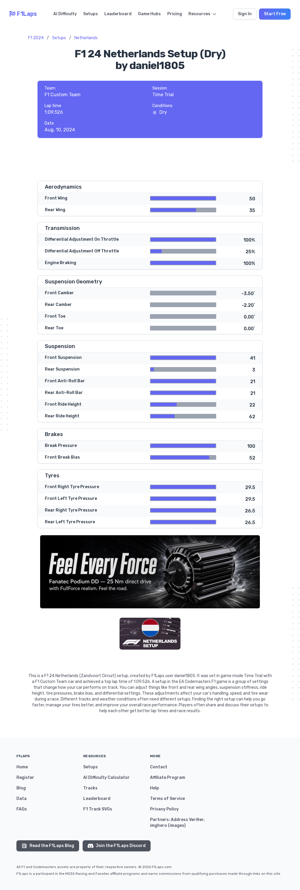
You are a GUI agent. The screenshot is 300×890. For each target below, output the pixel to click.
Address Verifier (187, 819)
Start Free (275, 13)
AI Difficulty (65, 13)
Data (21, 798)
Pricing (174, 13)
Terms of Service (167, 798)
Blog (21, 788)
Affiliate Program (167, 777)
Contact (158, 767)
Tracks (90, 788)
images (177, 825)
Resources (199, 13)
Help (154, 788)
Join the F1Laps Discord (121, 845)
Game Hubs (149, 13)
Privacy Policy (164, 809)
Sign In (245, 13)
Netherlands (86, 37)
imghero (158, 825)
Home (22, 767)
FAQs (21, 809)
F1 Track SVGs (97, 809)
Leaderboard (118, 13)
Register (25, 777)
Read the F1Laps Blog (52, 845)
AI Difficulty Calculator (106, 777)
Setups (90, 13)
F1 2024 (36, 37)
